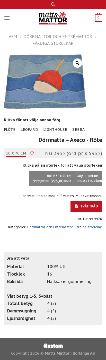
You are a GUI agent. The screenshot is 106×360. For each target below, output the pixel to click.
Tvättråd (88, 206)
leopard (29, 129)
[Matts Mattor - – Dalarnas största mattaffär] (53, 18)
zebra (78, 129)
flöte (9, 129)
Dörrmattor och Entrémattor (58, 36)
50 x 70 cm (16, 153)
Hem (12, 36)
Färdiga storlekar (53, 43)
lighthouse (55, 129)
